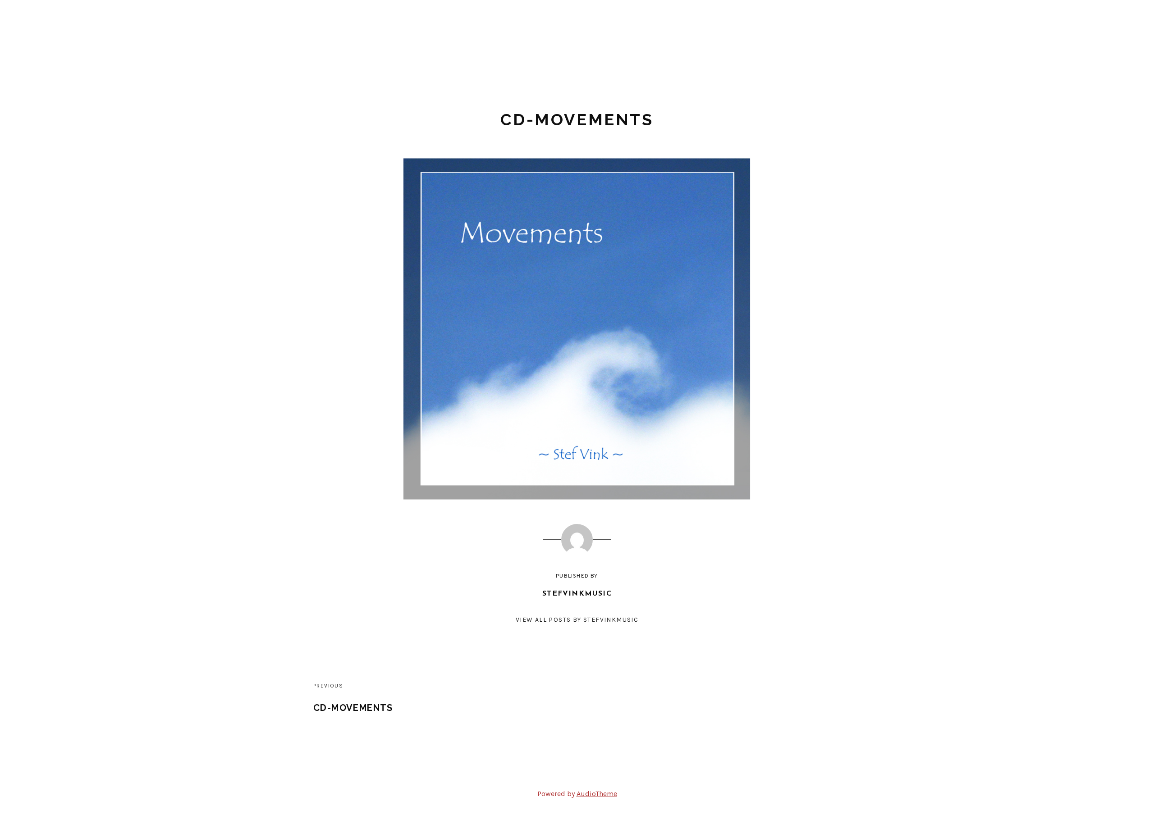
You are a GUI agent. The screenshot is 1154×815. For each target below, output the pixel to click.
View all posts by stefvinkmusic (577, 620)
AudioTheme (597, 793)
